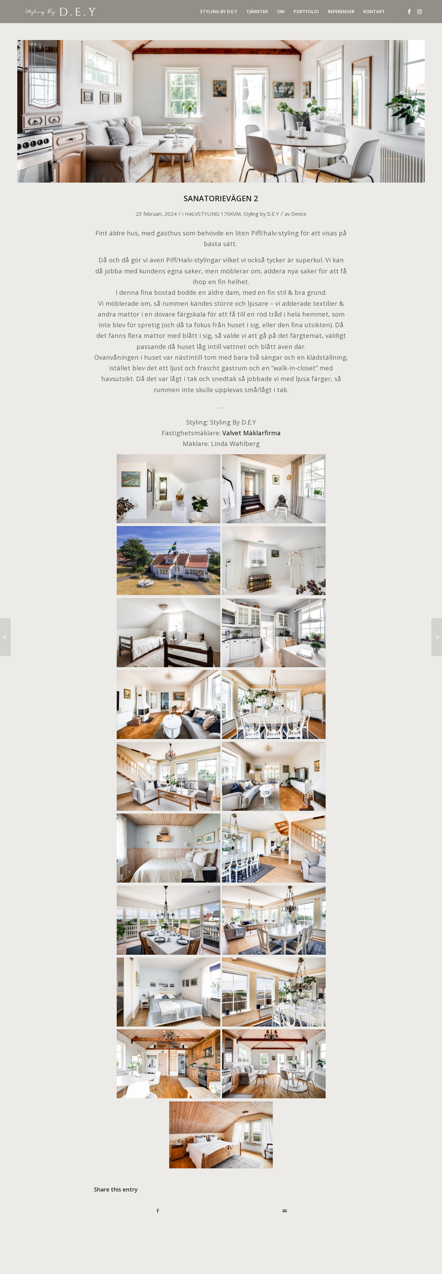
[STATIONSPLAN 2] (436, 637)
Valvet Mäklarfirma (251, 432)
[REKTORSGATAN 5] (5, 637)
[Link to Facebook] (409, 11)
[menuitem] (218, 11)
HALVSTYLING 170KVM (213, 213)
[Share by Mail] (284, 1211)
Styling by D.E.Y (261, 213)
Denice (299, 213)
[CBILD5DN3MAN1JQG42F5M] (221, 111)
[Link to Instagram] (419, 11)
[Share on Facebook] (157, 1211)
